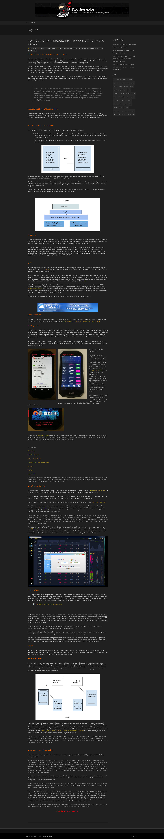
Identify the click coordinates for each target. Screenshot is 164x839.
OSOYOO (115, 107)
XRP (35, 50)
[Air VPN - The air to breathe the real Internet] (68, 307)
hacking (122, 93)
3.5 (114, 79)
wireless (129, 114)
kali (119, 97)
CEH (122, 83)
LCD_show (116, 100)
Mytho (129, 100)
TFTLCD (123, 114)
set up (118, 114)
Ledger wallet (93, 48)
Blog (27, 22)
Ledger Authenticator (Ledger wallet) (39, 462)
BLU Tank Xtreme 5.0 (95, 370)
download (126, 86)
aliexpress (119, 79)
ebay (120, 90)
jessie (115, 97)
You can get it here (44, 508)
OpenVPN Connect (33, 455)
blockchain (69, 48)
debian (115, 86)
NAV (98, 48)
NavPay (30, 470)
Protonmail (53, 48)
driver (131, 86)
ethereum (86, 48)
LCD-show (132, 97)
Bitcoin (64, 48)
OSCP (130, 104)
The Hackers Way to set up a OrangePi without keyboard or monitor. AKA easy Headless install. (123, 67)
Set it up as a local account (97, 491)
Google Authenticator (34, 458)
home (33, 22)
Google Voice (32, 474)
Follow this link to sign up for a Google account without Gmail (81, 321)
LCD (127, 97)
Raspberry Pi (131, 111)
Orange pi (124, 104)
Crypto (42, 48)
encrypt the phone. (43, 436)
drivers (115, 90)
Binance (60, 48)
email (48, 48)
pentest (121, 107)
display (120, 86)
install (133, 93)
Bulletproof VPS (35, 529)
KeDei (123, 97)
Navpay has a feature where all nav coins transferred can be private (63, 731)
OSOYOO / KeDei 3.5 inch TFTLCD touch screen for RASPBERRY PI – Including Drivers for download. (124, 58)
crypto (79, 48)
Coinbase (75, 48)
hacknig (128, 93)
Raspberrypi (123, 111)
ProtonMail (30, 50)
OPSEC (119, 104)
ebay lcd (125, 90)
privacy (101, 48)
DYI (45, 48)
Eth (82, 48)
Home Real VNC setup (99, 502)
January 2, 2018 (33, 48)
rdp (114, 114)
